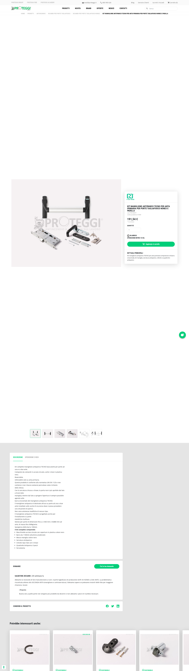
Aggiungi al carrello (152, 244)
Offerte (100, 8)
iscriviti (155, 2)
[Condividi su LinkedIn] (118, 607)
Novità (78, 8)
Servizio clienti (143, 2)
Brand (88, 8)
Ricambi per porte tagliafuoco (59, 14)
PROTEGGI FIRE (32, 2)
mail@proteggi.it (90, 2)
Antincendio (41, 14)
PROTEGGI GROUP (17, 2)
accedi (161, 2)
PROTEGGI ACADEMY (47, 2)
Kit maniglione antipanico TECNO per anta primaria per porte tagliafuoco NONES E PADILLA (135, 14)
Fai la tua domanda (107, 566)
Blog (132, 2)
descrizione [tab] (18, 457)
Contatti (123, 8)
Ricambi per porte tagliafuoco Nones (86, 14)
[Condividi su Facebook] (107, 607)
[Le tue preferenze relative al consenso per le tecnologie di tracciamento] (4, 667)
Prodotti (66, 8)
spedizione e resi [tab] (32, 457)
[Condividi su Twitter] (112, 607)
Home (23, 14)
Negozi (111, 8)
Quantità (130, 226)
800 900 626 (106, 2)
